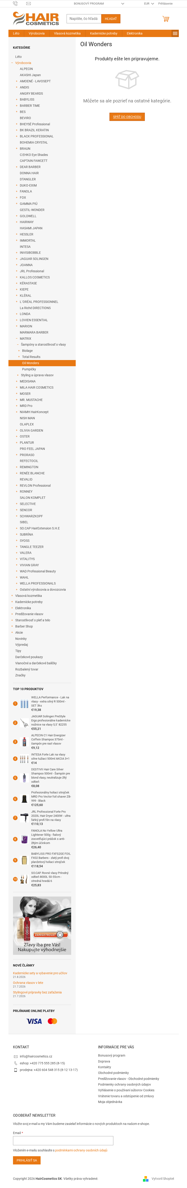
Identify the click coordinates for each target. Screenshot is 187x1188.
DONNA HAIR (29, 173)
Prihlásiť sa (27, 1160)
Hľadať (111, 19)
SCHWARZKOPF (31, 516)
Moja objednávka (110, 1102)
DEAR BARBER (30, 167)
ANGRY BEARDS (31, 93)
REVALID (26, 479)
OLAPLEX (27, 424)
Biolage (27, 350)
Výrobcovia (23, 63)
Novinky (21, 639)
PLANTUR (27, 442)
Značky (20, 675)
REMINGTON (29, 467)
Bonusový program (89, 3)
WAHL (24, 577)
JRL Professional (32, 271)
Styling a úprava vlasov (37, 375)
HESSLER (26, 234)
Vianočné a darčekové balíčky (36, 663)
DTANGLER (28, 179)
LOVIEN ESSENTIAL (34, 320)
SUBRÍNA (26, 534)
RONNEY (26, 491)
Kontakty (104, 1067)
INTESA (25, 246)
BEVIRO (25, 118)
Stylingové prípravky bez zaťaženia (37, 992)
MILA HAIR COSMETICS (36, 387)
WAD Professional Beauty (38, 571)
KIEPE (24, 289)
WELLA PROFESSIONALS (38, 583)
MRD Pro (26, 406)
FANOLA (26, 191)
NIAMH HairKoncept (34, 412)
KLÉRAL (25, 295)
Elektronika (23, 608)
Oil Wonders (30, 363)
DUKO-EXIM (28, 185)
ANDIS (24, 87)
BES (23, 112)
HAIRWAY (27, 222)
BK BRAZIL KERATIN (34, 130)
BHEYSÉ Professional (35, 124)
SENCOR (26, 510)
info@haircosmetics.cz (36, 1056)
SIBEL (24, 522)
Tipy (18, 651)
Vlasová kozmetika (28, 596)
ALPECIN (26, 69)
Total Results (31, 357)
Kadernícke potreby (29, 602)
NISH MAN (27, 418)
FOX (23, 197)
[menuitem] (16, 33)
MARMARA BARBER (34, 332)
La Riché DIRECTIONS (35, 308)
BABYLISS (27, 99)
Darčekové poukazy (29, 657)
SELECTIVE (28, 504)
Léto (18, 57)
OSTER (25, 436)
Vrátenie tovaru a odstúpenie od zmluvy (126, 1096)
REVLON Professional (35, 485)
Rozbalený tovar (26, 669)
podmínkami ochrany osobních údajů (81, 1150)
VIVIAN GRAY (29, 565)
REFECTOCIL (29, 461)
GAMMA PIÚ (28, 204)
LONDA (25, 314)
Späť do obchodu (127, 117)
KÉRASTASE (28, 283)
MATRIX (25, 338)
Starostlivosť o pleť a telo (32, 620)
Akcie (19, 632)
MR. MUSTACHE (31, 400)
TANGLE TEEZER (32, 547)
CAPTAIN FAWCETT (33, 161)
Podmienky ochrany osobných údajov (124, 1084)
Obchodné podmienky (113, 1073)
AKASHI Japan (30, 75)
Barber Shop (24, 626)
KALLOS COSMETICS (35, 277)
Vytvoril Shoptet (163, 1178)
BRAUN (25, 148)
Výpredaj (21, 644)
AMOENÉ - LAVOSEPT (35, 81)
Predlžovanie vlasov (29, 614)
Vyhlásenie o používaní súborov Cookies (126, 1090)
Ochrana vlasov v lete (28, 983)
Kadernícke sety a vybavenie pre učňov (40, 973)
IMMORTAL (28, 240)
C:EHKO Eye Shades (34, 155)
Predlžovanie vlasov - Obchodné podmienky (128, 1079)
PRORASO (27, 455)
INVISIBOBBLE (30, 252)
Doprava (104, 1061)
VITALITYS (27, 559)
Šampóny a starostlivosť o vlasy (43, 344)
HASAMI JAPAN (31, 228)
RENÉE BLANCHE (32, 473)
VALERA (25, 553)
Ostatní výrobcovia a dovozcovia (43, 589)
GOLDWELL (28, 216)
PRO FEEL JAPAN (32, 449)
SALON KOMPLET (32, 497)
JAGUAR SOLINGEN (34, 259)
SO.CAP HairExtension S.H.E (40, 528)
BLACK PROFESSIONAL (37, 136)
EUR (147, 3)
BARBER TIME (30, 105)
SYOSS (24, 540)
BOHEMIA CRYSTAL (34, 142)
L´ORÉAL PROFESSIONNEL (39, 302)
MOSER (25, 393)
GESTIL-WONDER (32, 210)
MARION (26, 326)
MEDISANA (28, 381)
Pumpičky (29, 369)
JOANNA (26, 265)
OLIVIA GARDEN (31, 430)
